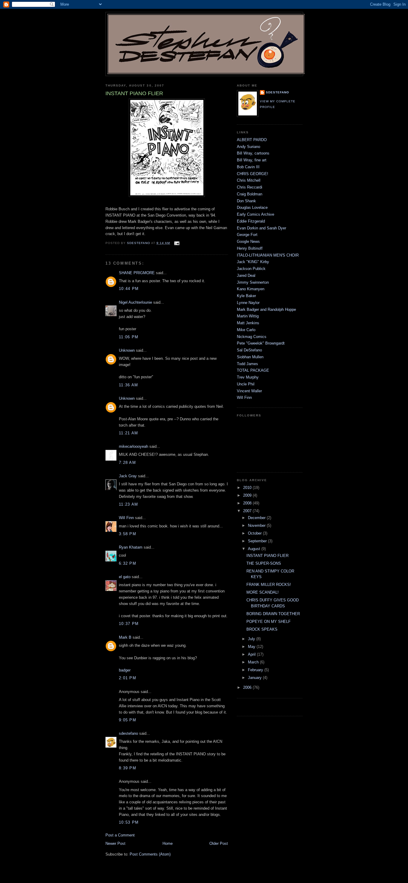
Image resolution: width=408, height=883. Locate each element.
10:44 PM (129, 288)
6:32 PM (127, 563)
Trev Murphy (248, 377)
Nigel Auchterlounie (135, 302)
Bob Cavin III (248, 167)
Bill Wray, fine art (251, 160)
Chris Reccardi (249, 187)
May (252, 646)
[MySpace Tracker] (254, 707)
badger (125, 670)
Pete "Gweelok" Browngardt (261, 343)
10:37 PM (129, 623)
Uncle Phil (245, 384)
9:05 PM (127, 720)
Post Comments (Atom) (150, 854)
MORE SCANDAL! (262, 592)
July (252, 639)
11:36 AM (128, 385)
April (252, 654)
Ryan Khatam (130, 547)
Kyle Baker (246, 296)
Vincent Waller (249, 391)
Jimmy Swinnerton (253, 282)
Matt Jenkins (248, 323)
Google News (248, 241)
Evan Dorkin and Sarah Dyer (261, 228)
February (256, 670)
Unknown (127, 350)
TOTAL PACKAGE (253, 370)
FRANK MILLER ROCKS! (268, 584)
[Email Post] (176, 243)
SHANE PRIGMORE (137, 273)
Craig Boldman (249, 194)
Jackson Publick (251, 268)
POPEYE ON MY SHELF (268, 621)
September (258, 541)
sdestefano (128, 733)
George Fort (247, 234)
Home (167, 843)
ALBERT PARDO (252, 140)
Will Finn (126, 517)
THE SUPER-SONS (263, 563)
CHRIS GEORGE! (252, 174)
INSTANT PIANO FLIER (267, 555)
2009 (248, 495)
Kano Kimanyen (250, 289)
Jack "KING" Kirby (253, 262)
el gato (125, 577)
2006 (248, 687)
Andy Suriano (248, 146)
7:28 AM (127, 462)
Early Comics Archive (255, 214)
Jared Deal (246, 275)
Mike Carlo (246, 330)
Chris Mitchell (248, 180)
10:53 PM (129, 822)
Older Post (218, 843)
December (257, 517)
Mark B (125, 637)
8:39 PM (127, 768)
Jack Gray (128, 476)
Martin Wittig (248, 316)
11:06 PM (128, 337)
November (257, 525)
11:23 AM (128, 504)
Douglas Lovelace (252, 207)
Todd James (247, 364)
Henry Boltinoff (250, 248)
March (254, 662)
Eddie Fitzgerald (251, 221)
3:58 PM (127, 534)
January (255, 677)
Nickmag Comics (251, 336)
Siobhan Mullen (250, 357)
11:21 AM (128, 433)
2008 (248, 503)
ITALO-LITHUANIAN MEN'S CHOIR (268, 255)
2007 (248, 511)
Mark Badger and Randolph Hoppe (266, 309)
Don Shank (246, 201)
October (255, 533)
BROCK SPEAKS (261, 629)
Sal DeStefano (249, 350)
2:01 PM (127, 678)
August (254, 549)
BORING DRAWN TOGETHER (273, 614)
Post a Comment (120, 835)
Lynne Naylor (248, 302)
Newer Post (115, 843)
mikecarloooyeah (133, 446)
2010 (248, 487)
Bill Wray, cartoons (253, 153)
